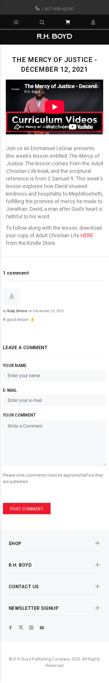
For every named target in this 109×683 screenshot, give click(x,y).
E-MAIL (10, 390)
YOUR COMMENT (19, 415)
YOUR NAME (15, 365)
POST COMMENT (26, 509)
